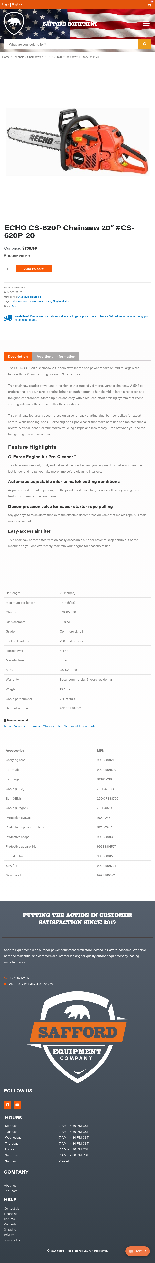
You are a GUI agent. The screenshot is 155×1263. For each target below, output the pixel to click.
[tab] (18, 356)
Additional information (56, 356)
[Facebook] (7, 1105)
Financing (11, 1213)
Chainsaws (34, 57)
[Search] (144, 44)
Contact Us (11, 1208)
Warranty (10, 1223)
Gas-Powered (37, 301)
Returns (9, 1218)
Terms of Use (12, 1239)
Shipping (10, 1229)
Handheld (18, 57)
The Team (10, 1190)
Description (18, 356)
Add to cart (34, 268)
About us (10, 1185)
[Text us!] (137, 1252)
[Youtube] (17, 1105)
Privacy (9, 1234)
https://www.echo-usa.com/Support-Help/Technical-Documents (50, 725)
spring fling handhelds (58, 301)
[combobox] (71, 44)
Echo (25, 301)
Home (6, 57)
